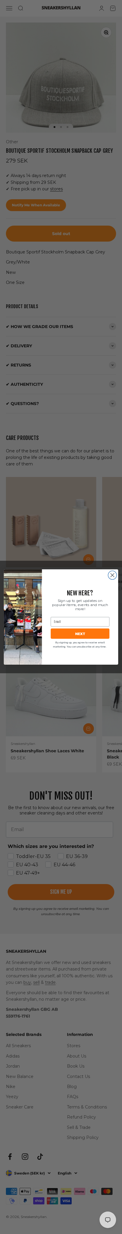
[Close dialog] (112, 575)
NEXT (80, 633)
